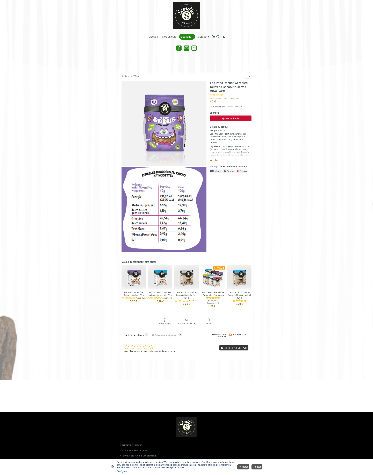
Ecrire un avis (215, 98)
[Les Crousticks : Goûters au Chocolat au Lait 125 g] (160, 277)
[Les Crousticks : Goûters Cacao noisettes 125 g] (134, 277)
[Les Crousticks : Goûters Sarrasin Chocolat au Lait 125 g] (239, 277)
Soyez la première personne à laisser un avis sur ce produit (150, 351)
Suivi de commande (186, 323)
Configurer (122, 471)
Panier (208, 323)
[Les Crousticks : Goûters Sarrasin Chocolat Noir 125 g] (186, 277)
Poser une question (231, 98)
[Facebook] (179, 48)
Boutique (126, 76)
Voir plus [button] (214, 160)
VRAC (136, 76)
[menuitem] (245, 76)
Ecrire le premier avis (235, 348)
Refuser (257, 467)
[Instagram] (186, 48)
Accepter (243, 467)
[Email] (194, 48)
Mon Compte (164, 323)
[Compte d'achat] (224, 37)
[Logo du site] (186, 15)
